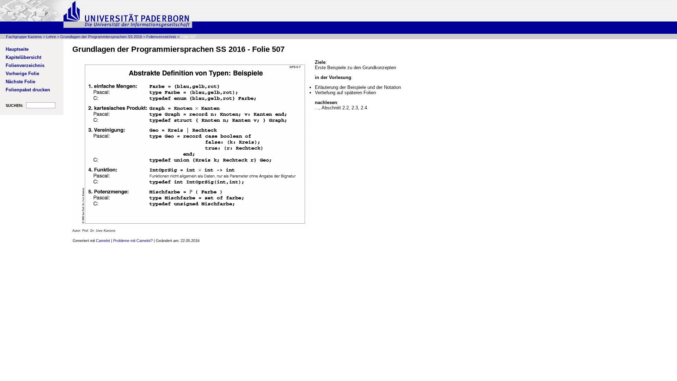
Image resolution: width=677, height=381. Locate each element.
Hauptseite (17, 49)
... (317, 107)
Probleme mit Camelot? (133, 240)
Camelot (103, 240)
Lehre (51, 37)
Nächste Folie (20, 81)
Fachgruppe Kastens (24, 37)
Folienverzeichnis (161, 37)
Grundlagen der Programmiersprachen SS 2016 (101, 37)
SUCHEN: (14, 105)
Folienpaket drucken (28, 89)
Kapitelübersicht (23, 57)
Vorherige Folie (22, 73)
